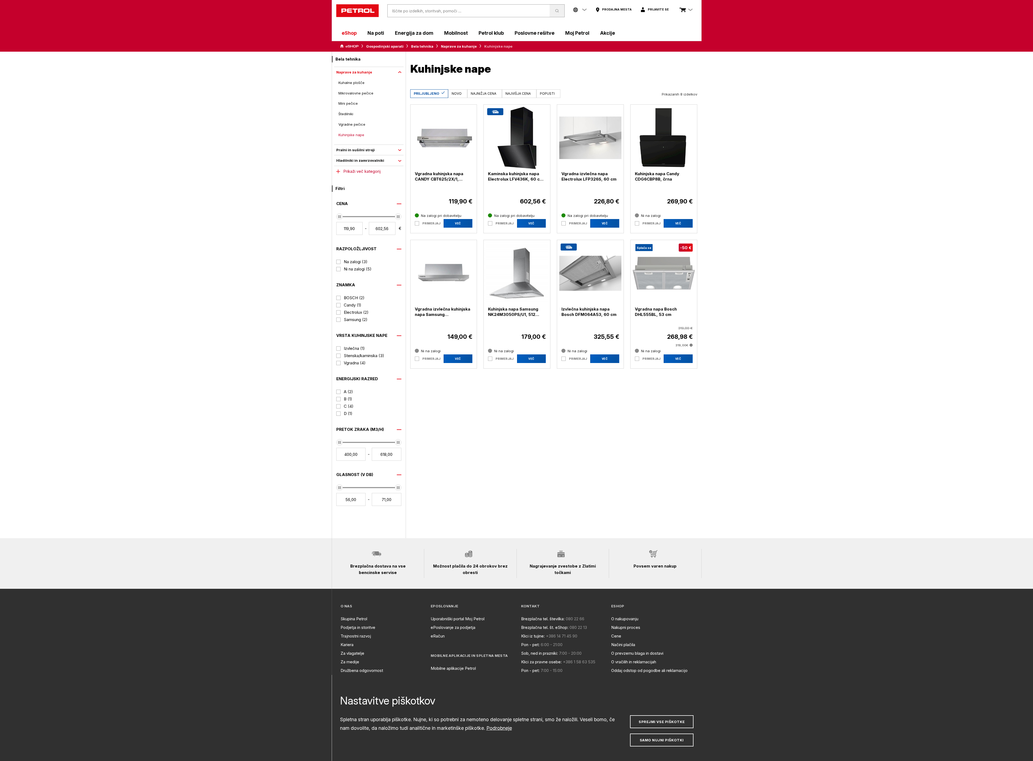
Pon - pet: (530, 644)
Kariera (347, 644)
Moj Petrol (577, 33)
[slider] (339, 216)
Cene (616, 636)
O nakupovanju (624, 618)
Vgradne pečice (351, 124)
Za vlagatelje (352, 653)
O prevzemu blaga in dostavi (637, 653)
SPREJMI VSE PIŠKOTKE (662, 722)
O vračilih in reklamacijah (633, 661)
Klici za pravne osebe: (541, 661)
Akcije (607, 33)
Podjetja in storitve (358, 627)
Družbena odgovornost (362, 670)
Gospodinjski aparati (385, 46)
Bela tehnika (422, 46)
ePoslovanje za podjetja (453, 627)
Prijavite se (658, 9)
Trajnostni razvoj (356, 636)
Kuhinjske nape (351, 135)
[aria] (349, 46)
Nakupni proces (625, 627)
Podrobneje (499, 728)
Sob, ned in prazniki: (539, 653)
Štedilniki (345, 114)
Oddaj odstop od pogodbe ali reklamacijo (649, 670)
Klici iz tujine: (533, 636)
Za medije (350, 661)
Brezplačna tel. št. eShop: (544, 627)
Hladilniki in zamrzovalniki (360, 160)
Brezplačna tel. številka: (543, 618)
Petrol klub (491, 33)
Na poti (375, 33)
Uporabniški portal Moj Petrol (457, 618)
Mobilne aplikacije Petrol (453, 668)
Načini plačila (623, 644)
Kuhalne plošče (351, 82)
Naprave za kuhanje (459, 46)
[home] (357, 10)
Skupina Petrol (354, 618)
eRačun (438, 636)
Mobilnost (456, 33)
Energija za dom (414, 33)
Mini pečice (348, 103)
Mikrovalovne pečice (355, 93)
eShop (349, 33)
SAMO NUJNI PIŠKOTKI (662, 740)
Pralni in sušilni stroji (355, 150)
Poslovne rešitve (534, 33)
